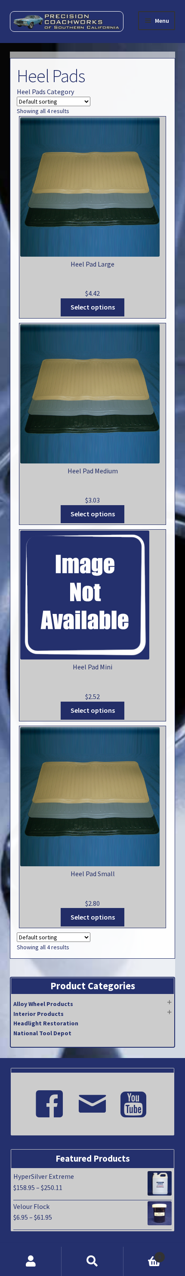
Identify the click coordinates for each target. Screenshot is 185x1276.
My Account (31, 1261)
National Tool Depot (42, 1033)
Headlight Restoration (45, 1023)
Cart (142, 1254)
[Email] (92, 1100)
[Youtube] (135, 1100)
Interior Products (38, 1014)
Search (92, 1261)
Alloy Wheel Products (43, 1004)
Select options (93, 307)
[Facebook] (49, 1100)
